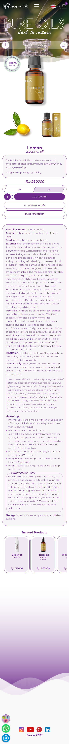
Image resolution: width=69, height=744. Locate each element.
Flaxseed (43, 557)
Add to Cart (39, 196)
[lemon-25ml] (51, 124)
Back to (35, 205)
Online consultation (34, 214)
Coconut (17, 556)
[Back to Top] (64, 739)
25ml (48, 190)
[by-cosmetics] (15, 8)
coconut (24, 462)
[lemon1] (17, 124)
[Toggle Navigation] (37, 6)
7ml (19, 190)
